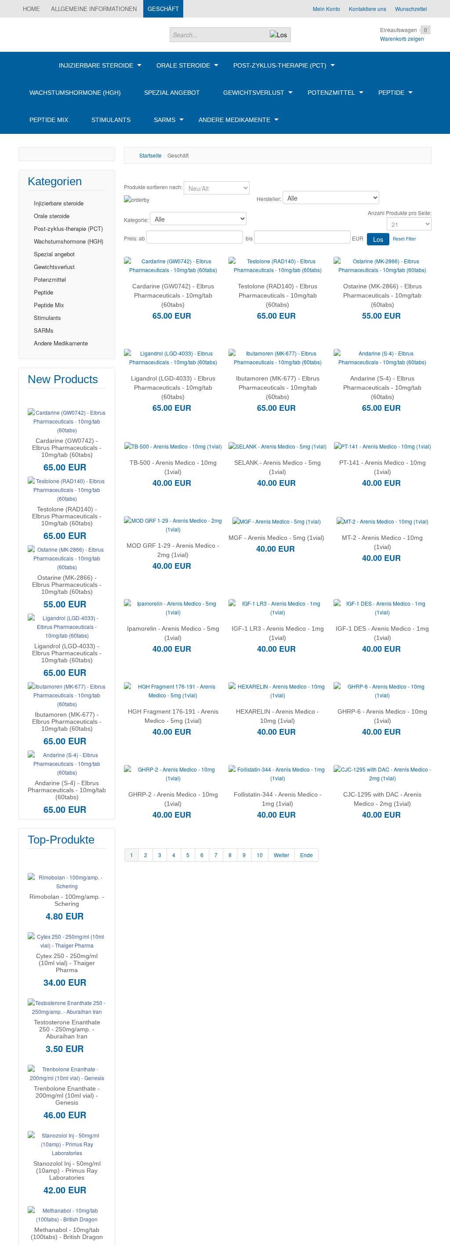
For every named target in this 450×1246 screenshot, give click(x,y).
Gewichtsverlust (54, 266)
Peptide (43, 292)
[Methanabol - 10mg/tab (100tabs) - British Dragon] (67, 1213)
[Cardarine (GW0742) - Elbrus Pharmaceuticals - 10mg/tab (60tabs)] (67, 420)
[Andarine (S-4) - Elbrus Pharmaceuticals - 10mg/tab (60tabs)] (67, 762)
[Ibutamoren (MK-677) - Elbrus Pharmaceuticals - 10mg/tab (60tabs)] (67, 694)
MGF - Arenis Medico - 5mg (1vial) (276, 537)
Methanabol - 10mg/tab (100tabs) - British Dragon (67, 1233)
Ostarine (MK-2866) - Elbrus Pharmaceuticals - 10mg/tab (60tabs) (67, 584)
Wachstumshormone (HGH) (68, 241)
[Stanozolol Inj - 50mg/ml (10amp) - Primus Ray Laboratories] (67, 1143)
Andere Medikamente (61, 343)
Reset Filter (404, 239)
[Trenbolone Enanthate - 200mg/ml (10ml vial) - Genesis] (67, 1072)
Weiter (281, 854)
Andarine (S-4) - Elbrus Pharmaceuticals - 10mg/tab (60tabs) (67, 790)
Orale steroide (51, 216)
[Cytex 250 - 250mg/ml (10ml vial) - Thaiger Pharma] (67, 940)
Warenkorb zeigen (402, 38)
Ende (306, 854)
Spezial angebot (54, 254)
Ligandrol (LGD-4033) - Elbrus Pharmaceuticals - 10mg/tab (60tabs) (67, 653)
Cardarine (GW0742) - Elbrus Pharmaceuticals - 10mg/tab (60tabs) (67, 447)
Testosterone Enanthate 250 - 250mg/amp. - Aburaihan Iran (67, 1029)
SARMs (44, 330)
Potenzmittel (50, 279)
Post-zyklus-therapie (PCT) (68, 228)
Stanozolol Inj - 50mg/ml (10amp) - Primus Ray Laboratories (67, 1170)
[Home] (32, 65)
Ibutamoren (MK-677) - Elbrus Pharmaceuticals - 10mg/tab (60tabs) (67, 721)
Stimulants (47, 317)
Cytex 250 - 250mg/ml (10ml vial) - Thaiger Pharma (67, 962)
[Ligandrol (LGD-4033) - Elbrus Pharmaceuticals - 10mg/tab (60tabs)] (67, 625)
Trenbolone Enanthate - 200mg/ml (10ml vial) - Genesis (67, 1095)
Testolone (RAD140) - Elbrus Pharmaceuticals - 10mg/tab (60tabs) (67, 516)
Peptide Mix (49, 305)
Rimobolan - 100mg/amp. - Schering (66, 900)
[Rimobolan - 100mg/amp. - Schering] (67, 880)
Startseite (150, 155)
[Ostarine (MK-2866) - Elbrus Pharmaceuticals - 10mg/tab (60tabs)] (67, 557)
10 (260, 854)
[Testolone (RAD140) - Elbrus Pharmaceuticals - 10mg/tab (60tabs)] (67, 488)
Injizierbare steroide (58, 203)
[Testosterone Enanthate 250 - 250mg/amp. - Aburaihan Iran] (67, 1006)
